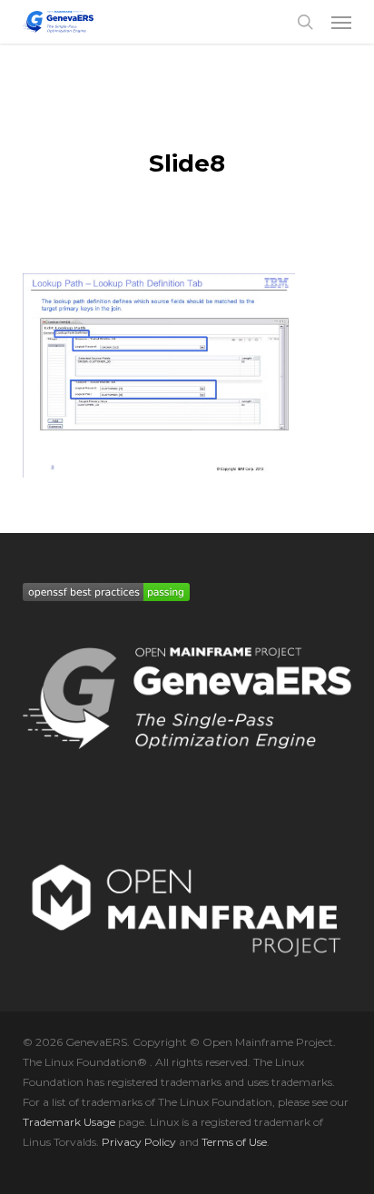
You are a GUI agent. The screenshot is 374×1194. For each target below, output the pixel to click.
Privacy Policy (139, 1142)
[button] (341, 22)
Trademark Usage (69, 1122)
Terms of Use (234, 1142)
